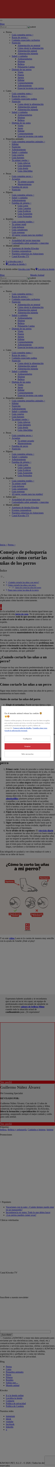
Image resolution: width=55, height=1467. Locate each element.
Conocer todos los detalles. (22, 728)
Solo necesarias (28, 754)
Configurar (27, 738)
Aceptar (27, 746)
